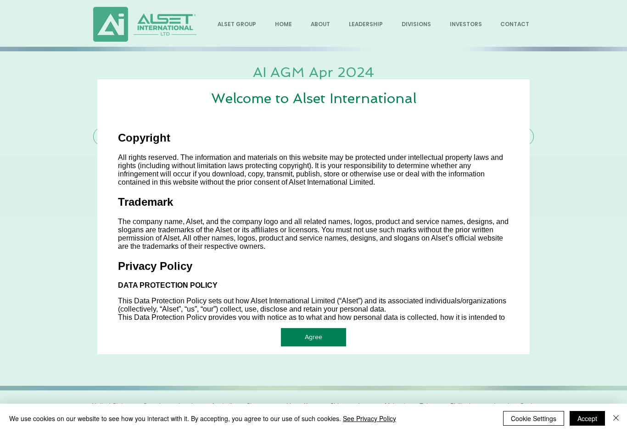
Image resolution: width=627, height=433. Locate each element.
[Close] (615, 418)
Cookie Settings (533, 418)
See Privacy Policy (369, 418)
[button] (313, 337)
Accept (587, 418)
